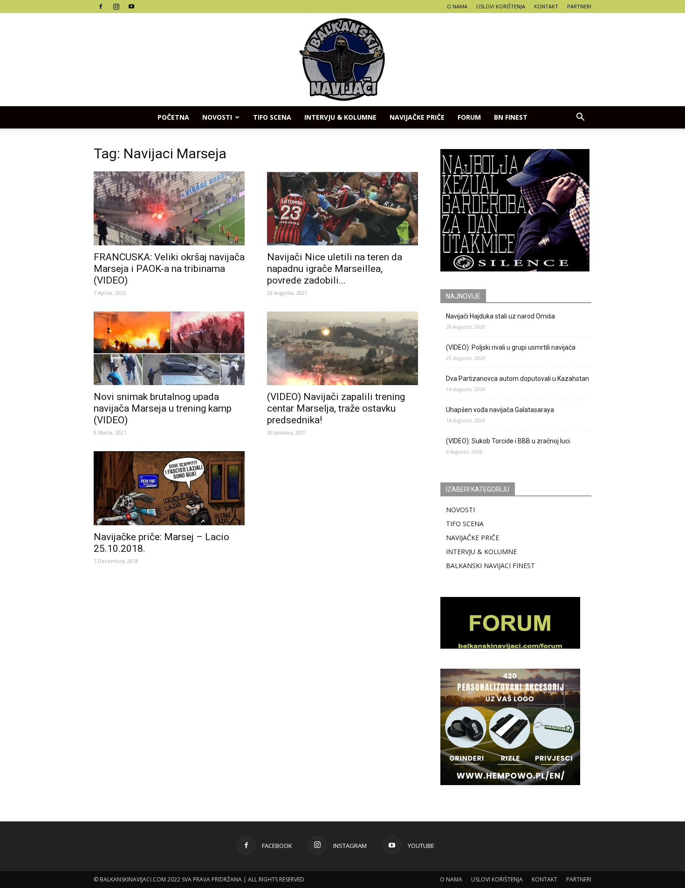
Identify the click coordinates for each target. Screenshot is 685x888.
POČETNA (173, 117)
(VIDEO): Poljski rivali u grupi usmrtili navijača (510, 347)
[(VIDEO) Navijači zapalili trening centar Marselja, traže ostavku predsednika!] (342, 349)
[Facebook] (101, 6)
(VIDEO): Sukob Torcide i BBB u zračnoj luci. (508, 441)
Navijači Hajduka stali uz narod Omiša (500, 316)
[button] (580, 117)
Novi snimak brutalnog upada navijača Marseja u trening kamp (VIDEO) (163, 408)
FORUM (469, 117)
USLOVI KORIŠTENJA (500, 6)
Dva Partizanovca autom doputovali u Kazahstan (517, 378)
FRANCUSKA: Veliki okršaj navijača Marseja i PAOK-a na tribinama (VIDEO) (169, 268)
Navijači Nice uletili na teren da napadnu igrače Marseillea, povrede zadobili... (334, 268)
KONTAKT (546, 6)
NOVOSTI (460, 509)
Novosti (217, 117)
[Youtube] (131, 6)
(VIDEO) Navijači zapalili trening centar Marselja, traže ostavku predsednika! (336, 408)
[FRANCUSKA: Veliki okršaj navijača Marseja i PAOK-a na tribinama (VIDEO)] (169, 208)
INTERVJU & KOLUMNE (340, 117)
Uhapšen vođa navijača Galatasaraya (500, 409)
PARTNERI (579, 6)
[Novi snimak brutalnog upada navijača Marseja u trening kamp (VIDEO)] (169, 349)
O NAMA (457, 6)
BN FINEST (510, 117)
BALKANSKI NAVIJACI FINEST (490, 565)
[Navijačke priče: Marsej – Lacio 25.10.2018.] (169, 488)
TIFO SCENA (272, 117)
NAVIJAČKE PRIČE (417, 117)
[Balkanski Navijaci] (342, 59)
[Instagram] (116, 6)
